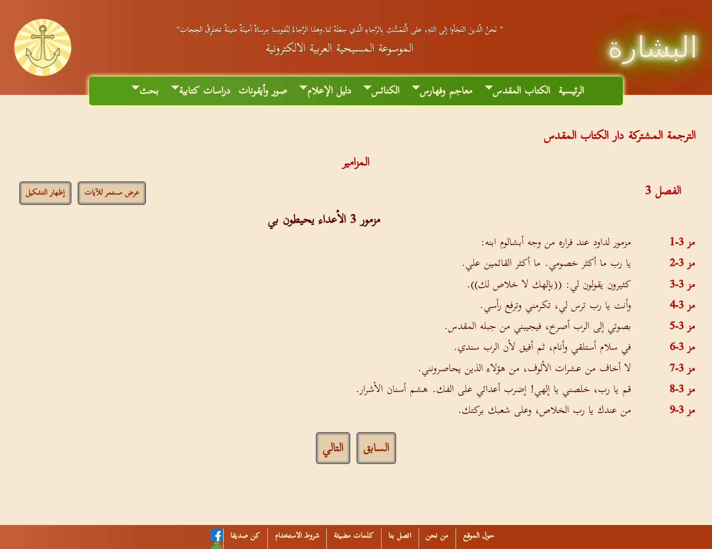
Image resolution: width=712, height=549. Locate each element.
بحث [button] (149, 91)
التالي (333, 448)
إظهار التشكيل (45, 193)
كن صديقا (245, 536)
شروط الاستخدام (297, 536)
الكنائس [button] (386, 91)
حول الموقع (479, 536)
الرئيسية (571, 91)
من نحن (437, 536)
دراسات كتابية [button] (204, 91)
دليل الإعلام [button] (329, 91)
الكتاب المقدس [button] (521, 91)
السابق (376, 448)
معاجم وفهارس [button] (446, 91)
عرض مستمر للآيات (111, 193)
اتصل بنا (399, 536)
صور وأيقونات (263, 91)
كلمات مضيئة (354, 536)
